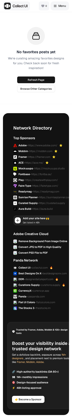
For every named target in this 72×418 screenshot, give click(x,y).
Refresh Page (36, 80)
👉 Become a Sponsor (28, 399)
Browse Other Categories (36, 88)
